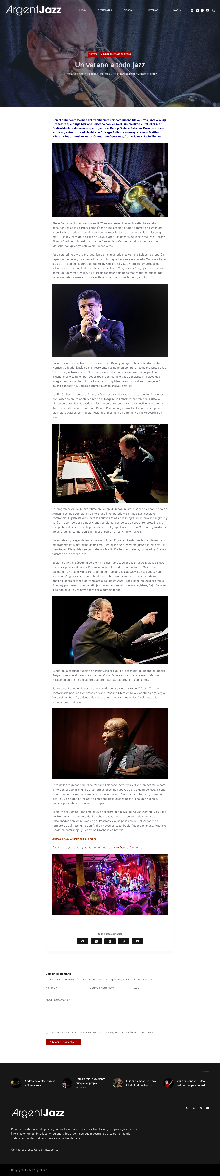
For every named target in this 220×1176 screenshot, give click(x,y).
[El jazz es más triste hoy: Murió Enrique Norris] (118, 1083)
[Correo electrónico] (207, 10)
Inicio (82, 10)
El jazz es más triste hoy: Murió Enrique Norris (141, 1083)
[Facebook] (192, 10)
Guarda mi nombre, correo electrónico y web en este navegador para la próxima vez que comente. (103, 1032)
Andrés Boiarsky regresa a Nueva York (40, 1083)
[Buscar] (213, 10)
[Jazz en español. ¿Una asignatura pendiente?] (168, 1083)
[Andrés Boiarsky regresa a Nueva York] (16, 1083)
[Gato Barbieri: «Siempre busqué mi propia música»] (67, 1083)
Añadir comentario (58, 999)
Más (175, 10)
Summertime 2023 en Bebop (115, 54)
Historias (152, 10)
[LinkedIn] (110, 941)
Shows (93, 54)
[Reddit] (123, 941)
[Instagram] (202, 10)
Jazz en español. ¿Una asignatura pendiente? (191, 1083)
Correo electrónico (102, 987)
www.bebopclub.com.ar (128, 847)
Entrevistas (105, 10)
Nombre (51, 987)
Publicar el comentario (63, 1042)
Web (136, 987)
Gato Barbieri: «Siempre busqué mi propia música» (90, 1083)
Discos (128, 10)
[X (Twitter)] (197, 10)
